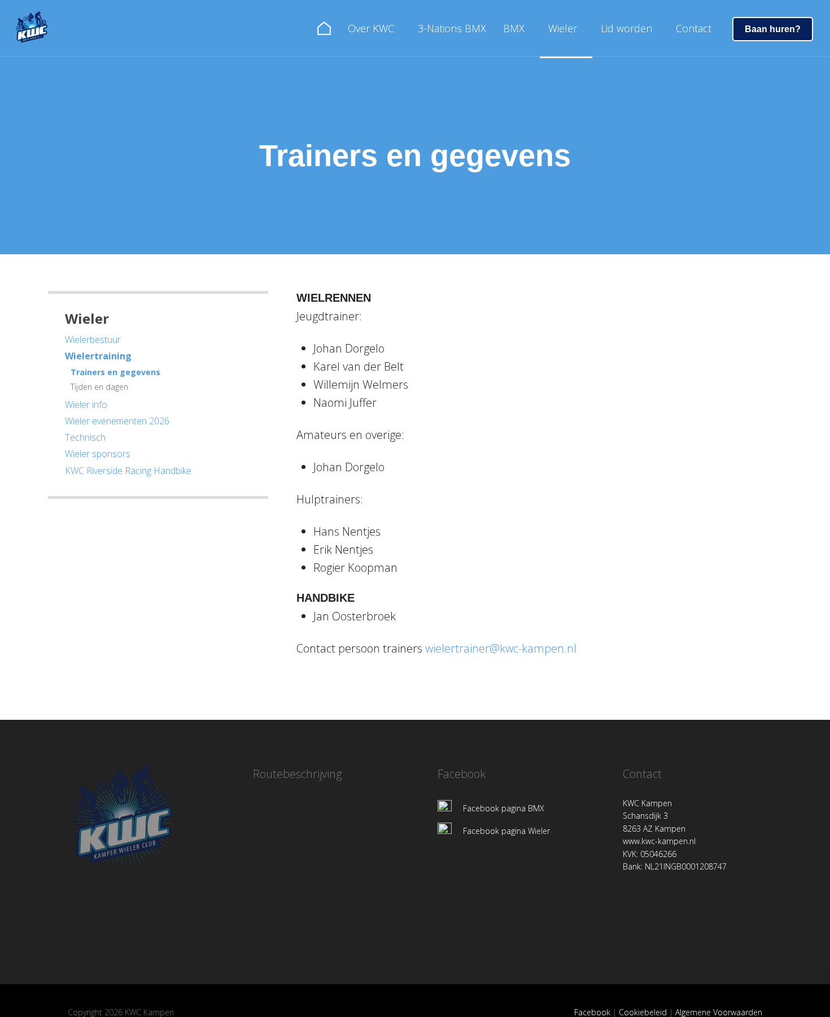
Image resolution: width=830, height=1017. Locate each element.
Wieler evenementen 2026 (117, 421)
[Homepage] (36, 25)
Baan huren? (773, 29)
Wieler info (86, 404)
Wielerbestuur (93, 339)
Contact (693, 28)
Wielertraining (98, 356)
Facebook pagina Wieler (506, 830)
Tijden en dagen (99, 386)
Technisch (85, 437)
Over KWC (371, 28)
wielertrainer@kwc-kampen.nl (500, 648)
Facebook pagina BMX (503, 808)
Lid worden (626, 28)
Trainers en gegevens (115, 372)
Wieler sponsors (97, 453)
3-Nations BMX (452, 28)
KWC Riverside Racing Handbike (128, 470)
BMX (514, 28)
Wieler (562, 28)
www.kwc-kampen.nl (659, 841)
